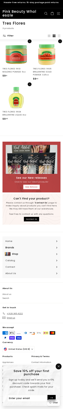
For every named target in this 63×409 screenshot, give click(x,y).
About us (6, 294)
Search (5, 298)
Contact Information (41, 362)
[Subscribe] (51, 398)
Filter (10, 35)
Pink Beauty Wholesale (19, 13)
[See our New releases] (31, 159)
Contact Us (31, 219)
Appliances (8, 362)
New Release (31, 187)
